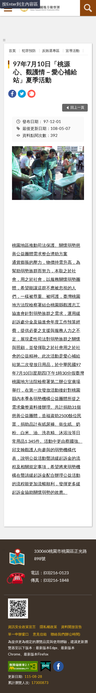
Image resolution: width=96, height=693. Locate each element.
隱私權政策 (48, 627)
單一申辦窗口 (18, 634)
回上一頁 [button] (77, 107)
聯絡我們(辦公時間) (65, 634)
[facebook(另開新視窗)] (58, 667)
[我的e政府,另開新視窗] (46, 667)
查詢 (88, 8)
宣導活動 (72, 51)
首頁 (12, 51)
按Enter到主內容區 (20, 4)
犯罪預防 (29, 51)
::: (4, 40)
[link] (12, 95)
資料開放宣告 (71, 627)
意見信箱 (40, 634)
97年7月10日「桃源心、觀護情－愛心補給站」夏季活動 (45, 72)
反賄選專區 (50, 51)
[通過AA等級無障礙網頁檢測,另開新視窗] (23, 667)
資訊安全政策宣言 (22, 627)
